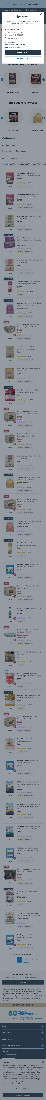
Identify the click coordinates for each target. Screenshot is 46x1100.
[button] (41, 14)
